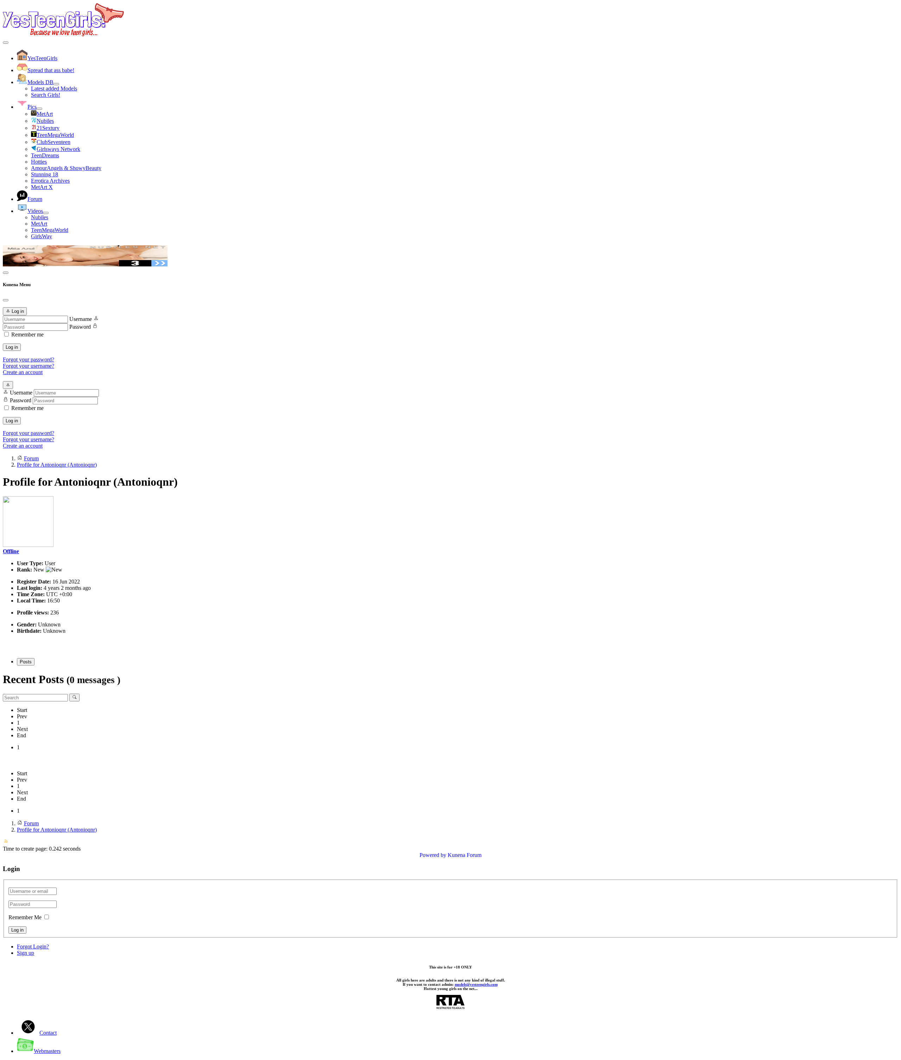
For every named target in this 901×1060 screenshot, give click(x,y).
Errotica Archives (50, 181)
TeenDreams (45, 155)
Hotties (39, 162)
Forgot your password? (28, 359)
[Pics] (39, 109)
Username (80, 319)
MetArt (39, 224)
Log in (12, 347)
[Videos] (46, 213)
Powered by (433, 855)
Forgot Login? (33, 946)
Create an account (23, 372)
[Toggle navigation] (5, 273)
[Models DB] (56, 84)
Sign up (25, 953)
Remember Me (25, 917)
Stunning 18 (44, 174)
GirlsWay (41, 236)
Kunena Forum (464, 855)
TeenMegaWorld (49, 230)
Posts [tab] (26, 661)
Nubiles (39, 217)
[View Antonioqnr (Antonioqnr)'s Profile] (28, 545)
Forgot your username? (28, 366)
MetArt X (42, 187)
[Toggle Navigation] (5, 43)
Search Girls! (45, 95)
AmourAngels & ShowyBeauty (66, 168)
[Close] (5, 300)
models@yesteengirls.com (476, 984)
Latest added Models (54, 89)
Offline (11, 551)
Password (80, 327)
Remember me (27, 334)
